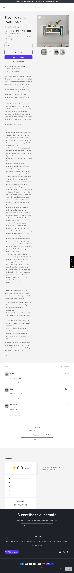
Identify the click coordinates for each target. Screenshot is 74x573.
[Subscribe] (51, 526)
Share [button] (8, 356)
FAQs (49, 541)
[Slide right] (67, 52)
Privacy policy (31, 541)
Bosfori (21, 567)
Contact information (64, 568)
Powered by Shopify (28, 567)
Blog (54, 541)
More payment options (18, 61)
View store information (13, 71)
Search (8, 541)
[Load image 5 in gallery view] (56, 52)
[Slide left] (39, 52)
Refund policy (38, 567)
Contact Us (14, 541)
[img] (11, 27)
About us (22, 541)
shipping (36, 435)
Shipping (7, 33)
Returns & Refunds (37, 545)
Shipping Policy (41, 541)
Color (6, 42)
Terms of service (56, 567)
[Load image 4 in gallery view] (50, 52)
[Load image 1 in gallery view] (44, 52)
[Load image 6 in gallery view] (62, 52)
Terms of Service (62, 541)
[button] (4, 7)
